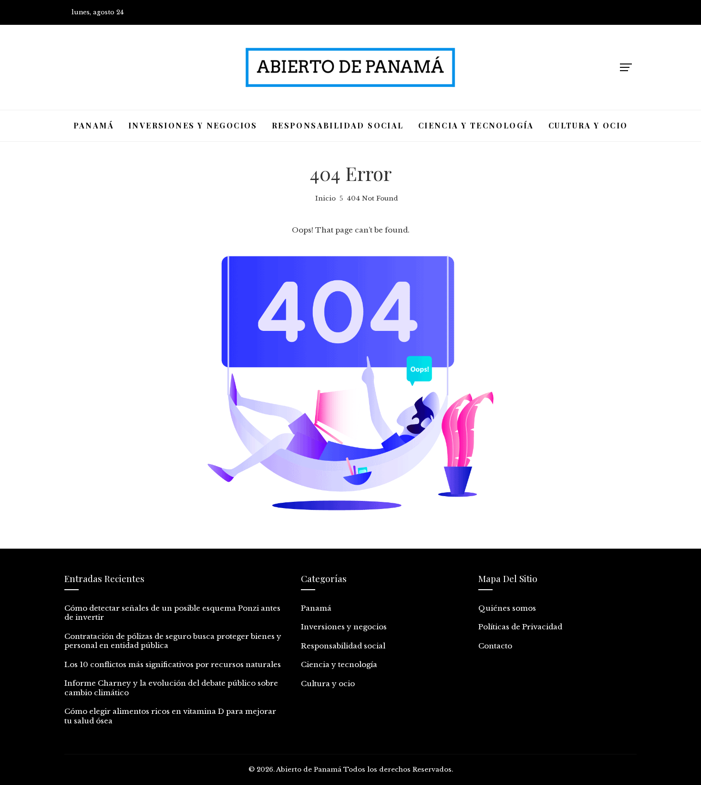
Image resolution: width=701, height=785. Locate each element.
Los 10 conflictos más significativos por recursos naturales (172, 664)
